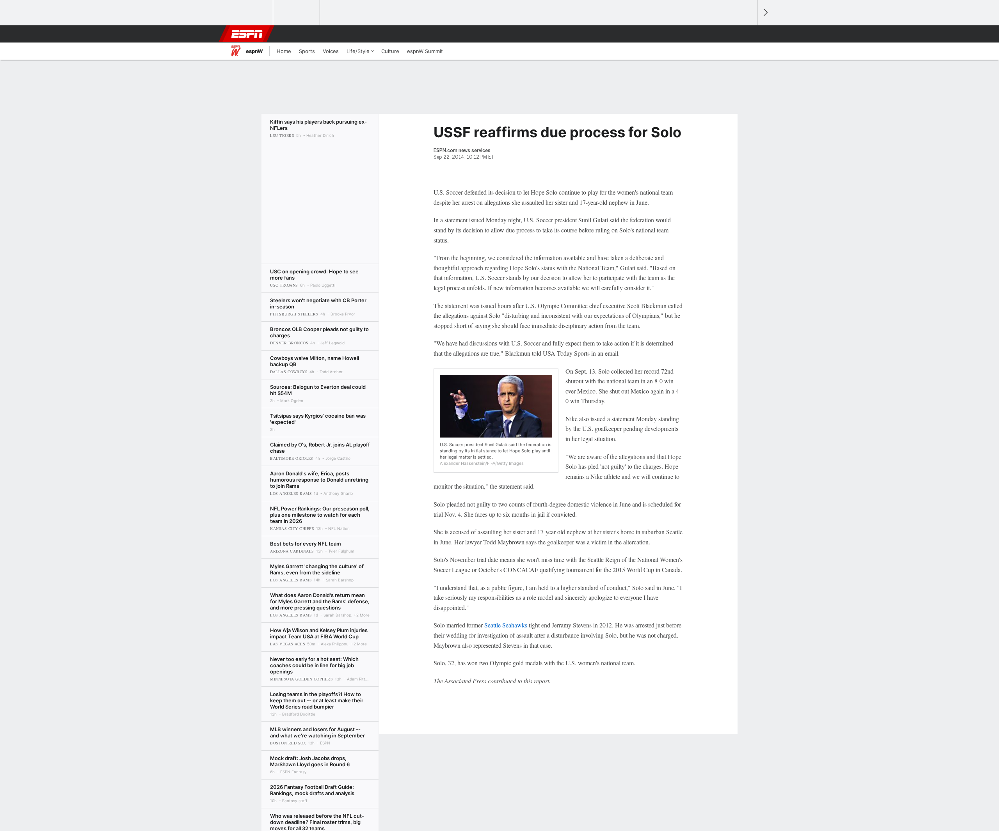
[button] (748, 34)
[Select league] (250, 13)
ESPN (247, 34)
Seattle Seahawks (505, 625)
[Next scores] (765, 12)
